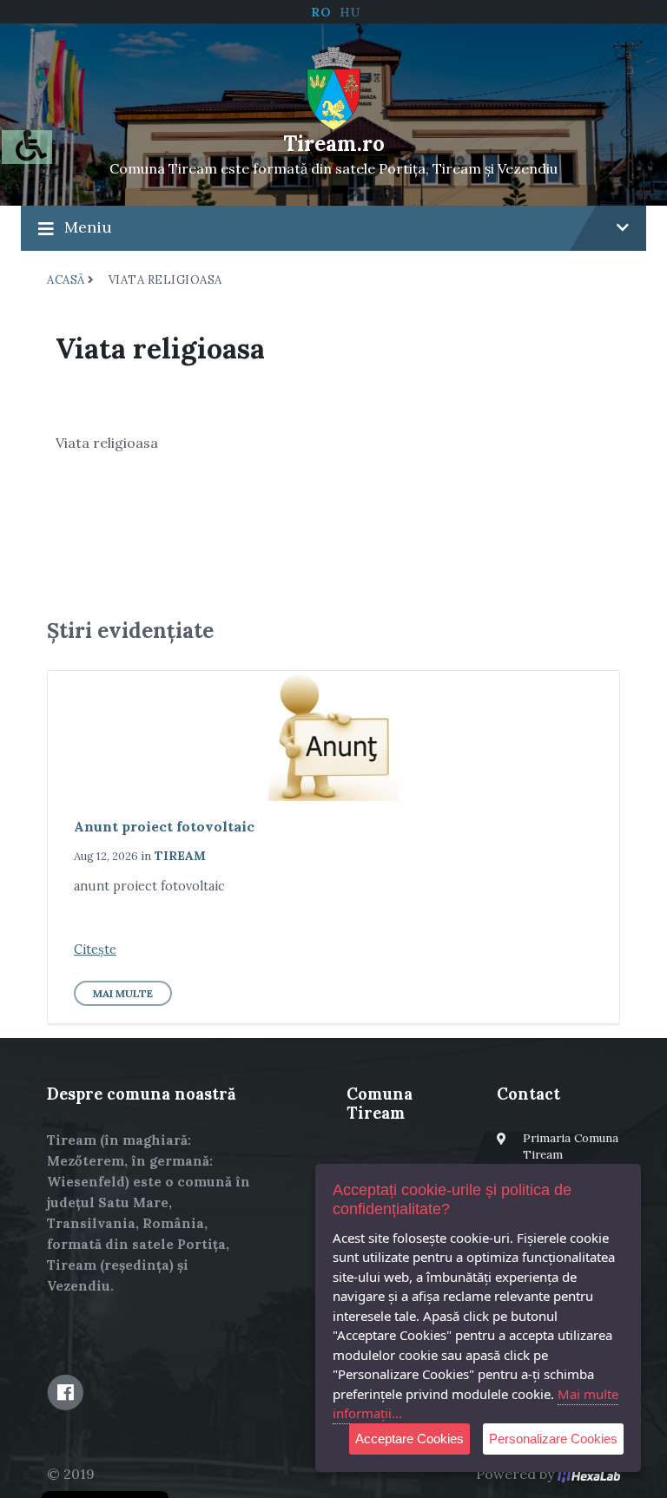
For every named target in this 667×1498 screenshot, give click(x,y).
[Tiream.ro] (334, 86)
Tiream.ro (334, 143)
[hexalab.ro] (589, 1473)
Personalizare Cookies (553, 1438)
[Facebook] (65, 1392)
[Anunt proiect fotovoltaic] (333, 736)
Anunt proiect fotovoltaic (164, 826)
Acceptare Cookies (409, 1438)
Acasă (66, 280)
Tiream (180, 856)
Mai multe (123, 993)
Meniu (88, 227)
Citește (95, 949)
